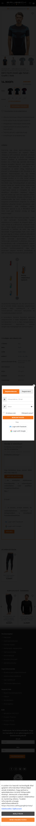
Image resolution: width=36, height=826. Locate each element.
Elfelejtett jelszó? (27, 413)
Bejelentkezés (18, 417)
